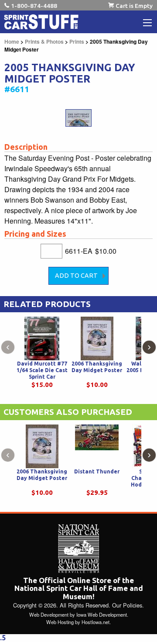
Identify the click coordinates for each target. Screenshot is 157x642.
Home (11, 41)
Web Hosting (60, 621)
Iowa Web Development (101, 614)
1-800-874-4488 (34, 5)
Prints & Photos (44, 41)
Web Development (48, 614)
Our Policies (127, 605)
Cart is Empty (134, 5)
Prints (76, 41)
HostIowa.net (95, 621)
